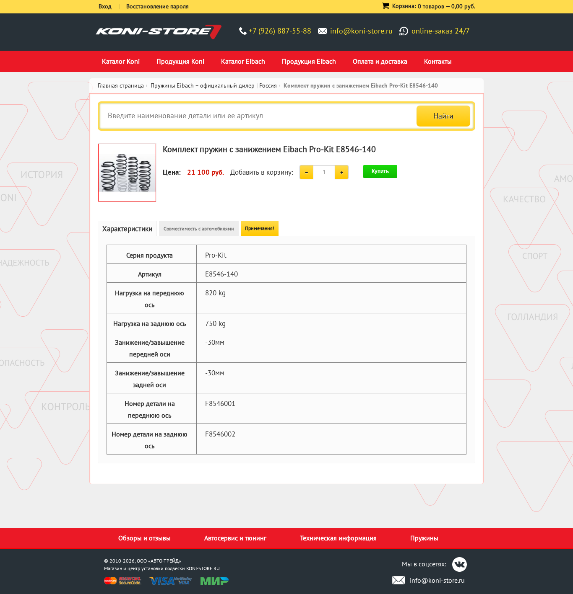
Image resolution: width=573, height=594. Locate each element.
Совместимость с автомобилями (199, 228)
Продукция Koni (180, 61)
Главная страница (121, 85)
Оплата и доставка (380, 61)
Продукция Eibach (309, 61)
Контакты (438, 61)
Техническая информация (338, 538)
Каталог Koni (121, 61)
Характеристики (127, 228)
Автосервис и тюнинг (235, 538)
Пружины (424, 538)
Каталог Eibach (243, 61)
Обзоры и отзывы (144, 538)
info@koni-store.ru (361, 31)
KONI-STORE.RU (203, 568)
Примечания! (259, 228)
